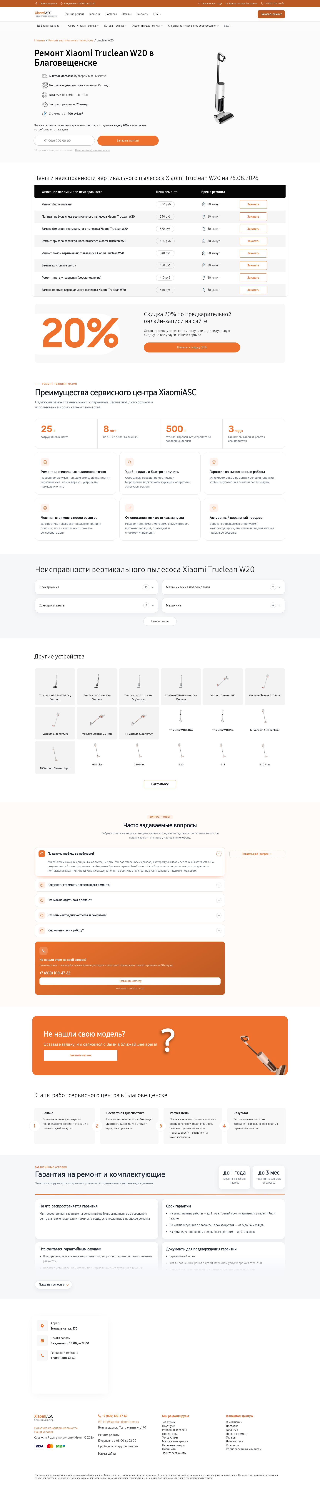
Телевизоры (170, 1437)
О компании (234, 1422)
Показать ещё (160, 621)
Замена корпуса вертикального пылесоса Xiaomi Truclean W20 (84, 290)
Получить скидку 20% (192, 347)
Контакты (142, 14)
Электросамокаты (174, 1453)
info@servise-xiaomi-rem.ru (121, 1422)
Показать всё (160, 784)
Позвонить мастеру (130, 981)
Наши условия (44, 1432)
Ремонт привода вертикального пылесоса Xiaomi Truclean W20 (84, 241)
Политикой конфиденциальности (92, 150)
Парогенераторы (173, 1445)
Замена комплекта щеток (59, 265)
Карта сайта (107, 1454)
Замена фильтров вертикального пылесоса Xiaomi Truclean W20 (85, 229)
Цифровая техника (48, 25)
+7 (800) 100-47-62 (274, 3)
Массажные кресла (175, 1441)
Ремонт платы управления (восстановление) (71, 277)
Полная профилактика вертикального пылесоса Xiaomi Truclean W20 (88, 216)
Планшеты (169, 1449)
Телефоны (168, 1422)
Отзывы (127, 14)
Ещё (156, 14)
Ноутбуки (168, 1426)
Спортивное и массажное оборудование (192, 25)
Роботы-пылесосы (174, 1430)
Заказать (253, 204)
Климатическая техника (82, 25)
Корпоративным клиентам (243, 1449)
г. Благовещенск (48, 3)
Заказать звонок (80, 1055)
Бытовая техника (114, 25)
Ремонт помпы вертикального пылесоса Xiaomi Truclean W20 (83, 253)
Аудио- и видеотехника (146, 25)
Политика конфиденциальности (55, 1428)
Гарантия (95, 14)
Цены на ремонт (74, 14)
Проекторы (169, 1434)
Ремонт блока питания (57, 204)
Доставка (111, 14)
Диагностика (234, 1441)
